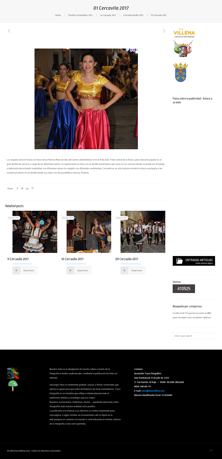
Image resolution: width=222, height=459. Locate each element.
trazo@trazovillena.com (153, 390)
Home (58, 15)
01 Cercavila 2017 (159, 15)
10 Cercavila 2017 (72, 259)
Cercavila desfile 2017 (133, 15)
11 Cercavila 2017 (18, 259)
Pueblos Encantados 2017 (80, 15)
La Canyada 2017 (108, 15)
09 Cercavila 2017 (126, 259)
